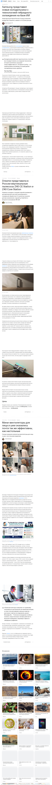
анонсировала (19, 46)
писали (8, 633)
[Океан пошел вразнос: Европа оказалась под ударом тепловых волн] (42, 677)
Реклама (8, 784)
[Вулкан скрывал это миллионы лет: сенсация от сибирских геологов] (26, 742)
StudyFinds (11, 541)
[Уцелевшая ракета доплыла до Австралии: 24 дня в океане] (9, 661)
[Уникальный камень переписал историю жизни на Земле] (42, 661)
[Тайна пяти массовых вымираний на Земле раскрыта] (26, 677)
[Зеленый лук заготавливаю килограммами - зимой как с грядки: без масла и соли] (42, 758)
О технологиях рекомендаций (35, 784)
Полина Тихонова (8, 438)
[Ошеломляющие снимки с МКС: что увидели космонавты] (42, 726)
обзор (12, 166)
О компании (5, 784)
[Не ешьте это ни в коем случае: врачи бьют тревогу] (9, 726)
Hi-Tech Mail (13, 178)
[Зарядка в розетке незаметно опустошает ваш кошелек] (42, 774)
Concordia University (13, 475)
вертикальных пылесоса (27, 233)
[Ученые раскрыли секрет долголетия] (26, 726)
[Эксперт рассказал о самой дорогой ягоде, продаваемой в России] (9, 710)
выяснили (21, 498)
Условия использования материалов (25, 784)
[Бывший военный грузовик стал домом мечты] (42, 710)
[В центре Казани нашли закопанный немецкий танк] (9, 758)
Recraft (16, 604)
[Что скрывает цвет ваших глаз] (26, 661)
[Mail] (1, 1)
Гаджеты (18, 178)
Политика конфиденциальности (45, 784)
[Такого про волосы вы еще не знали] (26, 774)
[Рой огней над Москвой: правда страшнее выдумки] (9, 774)
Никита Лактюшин (8, 202)
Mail (1, 784)
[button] (18, 217)
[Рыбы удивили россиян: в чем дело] (26, 758)
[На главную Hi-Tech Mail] (4, 1)
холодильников (5, 47)
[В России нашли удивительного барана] (42, 693)
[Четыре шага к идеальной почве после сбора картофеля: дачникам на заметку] (26, 710)
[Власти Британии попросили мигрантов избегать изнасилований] (9, 742)
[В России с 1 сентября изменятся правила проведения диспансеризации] (42, 742)
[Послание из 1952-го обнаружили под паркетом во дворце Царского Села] (9, 693)
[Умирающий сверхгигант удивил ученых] (26, 693)
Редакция (17, 784)
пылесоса (4, 265)
